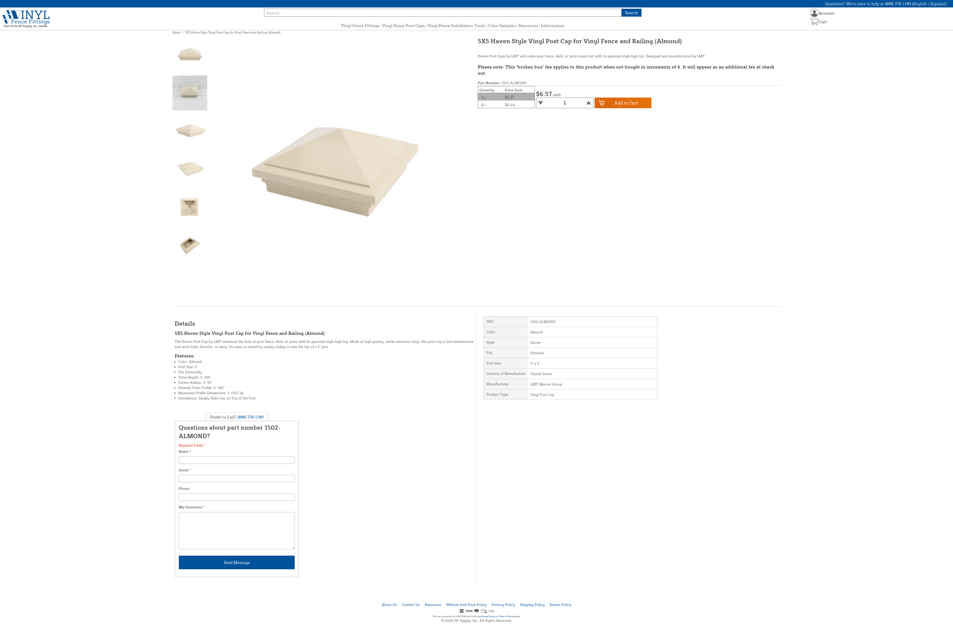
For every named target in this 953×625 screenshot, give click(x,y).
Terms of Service (506, 616)
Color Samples (502, 25)
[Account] (814, 13)
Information (552, 25)
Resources (528, 25)
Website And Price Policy (466, 604)
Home (176, 32)
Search (631, 12)
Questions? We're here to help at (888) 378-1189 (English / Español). (886, 3)
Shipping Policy (532, 604)
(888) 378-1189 (250, 417)
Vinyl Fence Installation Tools (456, 25)
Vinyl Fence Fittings (360, 25)
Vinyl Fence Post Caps (403, 25)
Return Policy (560, 604)
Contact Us (411, 604)
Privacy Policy (503, 604)
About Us (389, 604)
